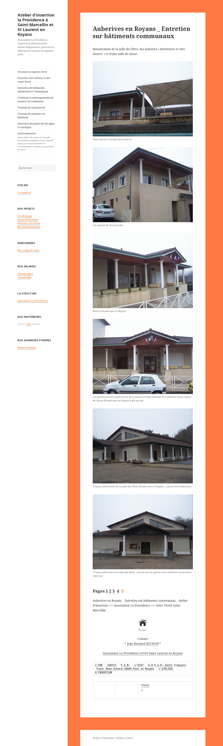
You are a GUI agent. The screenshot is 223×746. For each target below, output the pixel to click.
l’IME (99, 664)
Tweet (145, 685)
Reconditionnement (29, 227)
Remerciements (27, 347)
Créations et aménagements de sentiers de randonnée (36, 99)
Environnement (36, 141)
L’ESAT (139, 664)
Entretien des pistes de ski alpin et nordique (36, 125)
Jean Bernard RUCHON (143, 644)
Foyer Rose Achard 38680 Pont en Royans (125, 668)
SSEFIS (111, 664)
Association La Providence (33, 300)
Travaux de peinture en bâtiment (31, 115)
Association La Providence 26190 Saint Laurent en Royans (143, 653)
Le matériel (24, 192)
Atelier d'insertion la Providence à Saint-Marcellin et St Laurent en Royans (36, 24)
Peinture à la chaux (29, 223)
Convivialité (24, 277)
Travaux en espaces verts (32, 71)
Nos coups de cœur (29, 250)
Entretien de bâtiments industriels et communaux (33, 89)
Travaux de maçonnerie (31, 107)
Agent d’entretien (28, 219)
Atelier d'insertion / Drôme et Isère (113, 738)
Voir (28, 324)
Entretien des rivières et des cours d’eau (34, 79)
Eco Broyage (25, 216)
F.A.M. (125, 664)
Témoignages (25, 273)
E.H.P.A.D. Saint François (167, 664)
